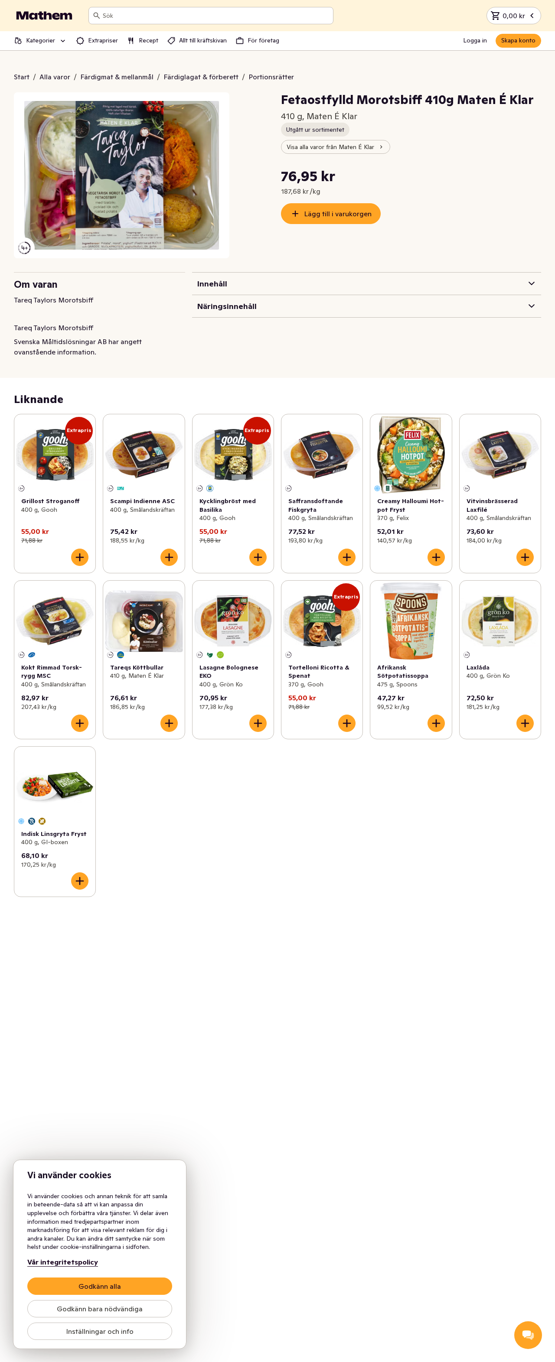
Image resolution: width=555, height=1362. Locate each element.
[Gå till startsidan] (44, 15)
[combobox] (216, 15)
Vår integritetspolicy (62, 1262)
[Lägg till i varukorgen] (79, 557)
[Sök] (96, 15)
